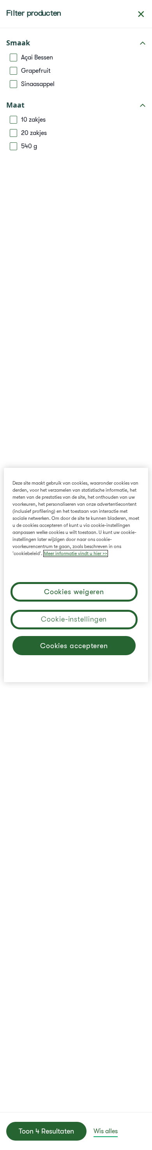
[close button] (141, 14)
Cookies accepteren (74, 646)
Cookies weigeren (74, 592)
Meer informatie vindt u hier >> (75, 553)
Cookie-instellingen (74, 619)
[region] (76, 575)
